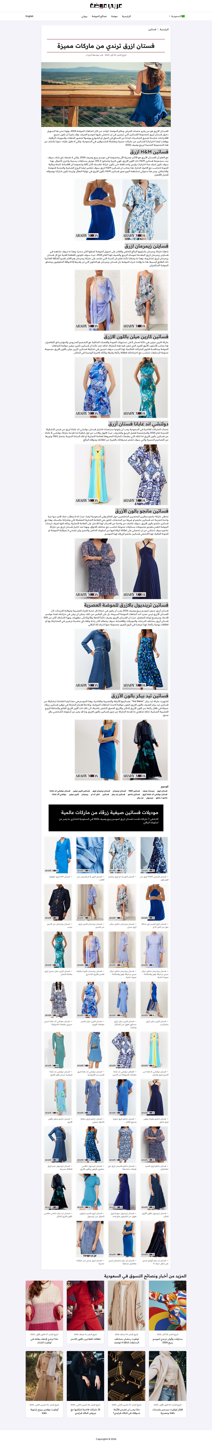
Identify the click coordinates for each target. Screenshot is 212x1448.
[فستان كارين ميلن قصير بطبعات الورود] (97, 387)
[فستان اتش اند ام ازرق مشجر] (145, 209)
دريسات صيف (148, 791)
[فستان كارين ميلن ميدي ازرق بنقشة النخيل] (145, 387)
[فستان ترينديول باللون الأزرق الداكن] (154, 1192)
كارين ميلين (74, 794)
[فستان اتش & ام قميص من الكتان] (90, 855)
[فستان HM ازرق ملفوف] (58, 855)
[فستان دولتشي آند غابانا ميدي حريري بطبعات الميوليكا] (58, 1000)
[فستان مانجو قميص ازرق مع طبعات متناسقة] (122, 1144)
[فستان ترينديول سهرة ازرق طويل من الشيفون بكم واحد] (122, 1192)
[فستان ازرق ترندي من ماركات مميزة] (90, 1239)
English (29, 16)
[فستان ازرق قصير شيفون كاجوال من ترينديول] (90, 1192)
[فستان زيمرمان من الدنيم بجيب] (58, 902)
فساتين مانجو (134, 794)
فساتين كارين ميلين (81, 791)
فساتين (152, 29)
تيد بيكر (140, 798)
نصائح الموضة (99, 16)
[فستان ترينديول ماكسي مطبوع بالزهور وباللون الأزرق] (145, 659)
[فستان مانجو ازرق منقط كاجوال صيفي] (90, 1097)
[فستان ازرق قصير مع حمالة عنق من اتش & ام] (97, 209)
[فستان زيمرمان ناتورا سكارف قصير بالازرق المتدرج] (97, 300)
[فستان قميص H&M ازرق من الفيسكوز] (154, 855)
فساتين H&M (134, 791)
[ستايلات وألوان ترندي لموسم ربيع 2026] (167, 1310)
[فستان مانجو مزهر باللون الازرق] (58, 1097)
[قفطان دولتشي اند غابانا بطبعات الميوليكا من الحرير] (145, 474)
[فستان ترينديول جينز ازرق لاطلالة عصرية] (97, 659)
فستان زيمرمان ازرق (101, 791)
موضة (114, 16)
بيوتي (84, 16)
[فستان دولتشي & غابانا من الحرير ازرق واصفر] (97, 474)
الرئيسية (126, 16)
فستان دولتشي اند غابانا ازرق (154, 794)
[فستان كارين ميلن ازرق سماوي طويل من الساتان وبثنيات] (122, 1000)
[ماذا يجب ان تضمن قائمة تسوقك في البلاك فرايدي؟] (126, 1380)
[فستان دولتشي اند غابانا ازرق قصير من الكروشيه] (90, 1050)
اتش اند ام (95, 794)
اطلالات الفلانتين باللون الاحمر (86, 1339)
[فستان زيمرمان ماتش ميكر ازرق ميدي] (145, 300)
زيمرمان (84, 794)
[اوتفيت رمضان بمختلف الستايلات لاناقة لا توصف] (126, 1310)
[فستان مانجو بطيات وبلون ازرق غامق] (145, 568)
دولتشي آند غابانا (59, 794)
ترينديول (149, 798)
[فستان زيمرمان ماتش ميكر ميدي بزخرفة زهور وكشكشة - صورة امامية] (154, 950)
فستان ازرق (162, 791)
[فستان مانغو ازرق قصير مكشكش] (97, 568)
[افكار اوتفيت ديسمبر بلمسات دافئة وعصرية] (167, 1380)
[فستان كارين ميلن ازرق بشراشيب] (154, 1000)
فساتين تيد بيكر (118, 794)
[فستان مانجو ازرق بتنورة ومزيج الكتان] (122, 1097)
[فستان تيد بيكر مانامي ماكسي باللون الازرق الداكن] (145, 749)
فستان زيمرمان (119, 791)
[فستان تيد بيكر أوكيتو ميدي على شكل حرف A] (154, 1239)
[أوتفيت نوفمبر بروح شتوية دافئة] (44, 1380)
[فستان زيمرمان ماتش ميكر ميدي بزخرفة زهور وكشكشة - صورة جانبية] (122, 950)
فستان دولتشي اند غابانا (60, 791)
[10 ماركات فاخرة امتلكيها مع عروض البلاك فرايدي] (85, 1380)
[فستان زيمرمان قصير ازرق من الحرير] (90, 902)
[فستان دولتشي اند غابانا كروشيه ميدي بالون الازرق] (58, 1050)
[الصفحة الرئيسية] (106, 5)
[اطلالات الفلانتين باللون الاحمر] (85, 1310)
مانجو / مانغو (161, 798)
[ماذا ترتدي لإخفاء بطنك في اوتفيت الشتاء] (44, 1310)
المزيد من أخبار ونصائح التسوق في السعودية (145, 1275)
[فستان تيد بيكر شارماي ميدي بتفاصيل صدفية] (97, 749)
